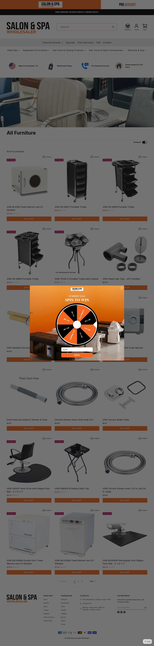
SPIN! (77, 355)
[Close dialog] (121, 288)
